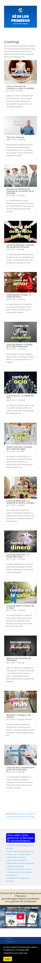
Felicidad (28, 719)
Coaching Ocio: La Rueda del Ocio (20, 396)
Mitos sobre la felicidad (17, 857)
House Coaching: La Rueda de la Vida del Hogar (19, 447)
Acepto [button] (7, 959)
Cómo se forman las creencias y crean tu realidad (20, 87)
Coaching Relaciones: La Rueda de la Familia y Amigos (20, 501)
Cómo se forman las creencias (19, 869)
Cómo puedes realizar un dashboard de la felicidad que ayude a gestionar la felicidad (20, 863)
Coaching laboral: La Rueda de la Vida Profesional (19, 345)
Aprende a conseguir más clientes (18, 716)
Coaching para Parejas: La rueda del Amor (18, 295)
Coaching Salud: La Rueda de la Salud (20, 606)
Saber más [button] (22, 953)
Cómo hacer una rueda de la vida (20, 851)
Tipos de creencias (15, 137)
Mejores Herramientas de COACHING (18, 659)
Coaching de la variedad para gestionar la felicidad (20, 768)
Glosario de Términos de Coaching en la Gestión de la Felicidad (20, 191)
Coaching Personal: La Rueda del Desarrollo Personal (20, 245)
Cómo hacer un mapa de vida (19, 854)
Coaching (19, 91)
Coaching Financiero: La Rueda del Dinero (17, 555)
